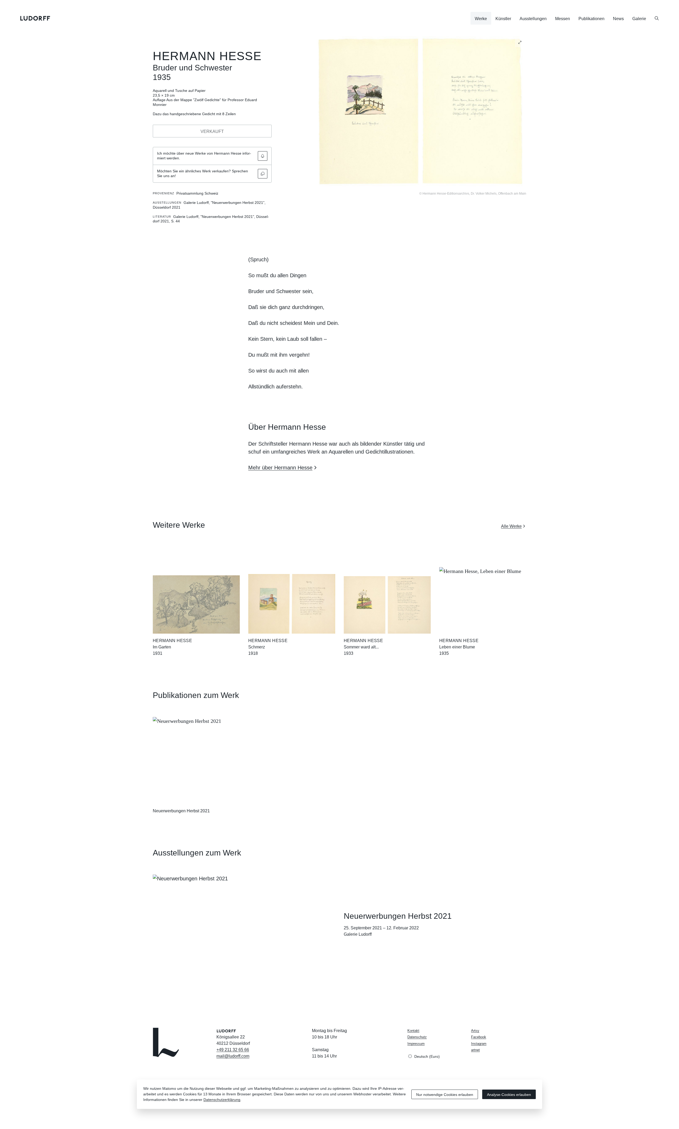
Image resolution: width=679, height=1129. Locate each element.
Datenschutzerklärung (221, 1099)
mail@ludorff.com (232, 1056)
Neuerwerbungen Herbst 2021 (181, 811)
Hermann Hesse (207, 56)
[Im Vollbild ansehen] (520, 42)
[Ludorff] (35, 18)
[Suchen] (656, 18)
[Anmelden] (262, 156)
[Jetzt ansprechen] (262, 173)
